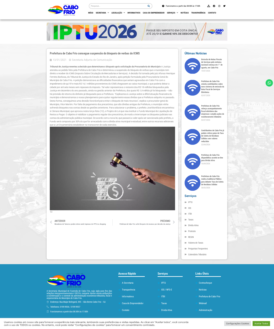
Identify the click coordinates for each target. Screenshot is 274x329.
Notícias (185, 13)
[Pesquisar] (149, 6)
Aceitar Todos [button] (261, 323)
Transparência (198, 13)
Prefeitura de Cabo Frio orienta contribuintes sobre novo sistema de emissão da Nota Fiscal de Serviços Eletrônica (212, 86)
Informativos (133, 13)
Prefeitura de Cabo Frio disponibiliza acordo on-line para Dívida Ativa (212, 158)
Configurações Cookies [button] (237, 323)
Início (90, 13)
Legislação (116, 13)
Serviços (171, 13)
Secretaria (101, 13)
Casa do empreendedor (153, 13)
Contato (212, 13)
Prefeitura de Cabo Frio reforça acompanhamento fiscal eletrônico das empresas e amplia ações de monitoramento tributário (212, 111)
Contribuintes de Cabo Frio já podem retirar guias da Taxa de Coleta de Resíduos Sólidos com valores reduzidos (212, 136)
